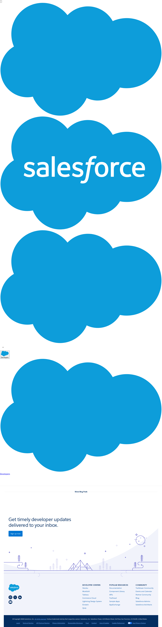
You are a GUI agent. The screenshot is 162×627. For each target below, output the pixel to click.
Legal (18, 623)
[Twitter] (15, 597)
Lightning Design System (92, 601)
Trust (87, 623)
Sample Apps (114, 601)
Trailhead (113, 598)
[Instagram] (10, 597)
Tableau (85, 595)
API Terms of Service (43, 623)
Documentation (115, 588)
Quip (84, 608)
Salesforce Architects (144, 605)
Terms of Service (28, 623)
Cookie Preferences (118, 623)
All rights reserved (40, 619)
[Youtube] (10, 602)
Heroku (85, 588)
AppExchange (114, 605)
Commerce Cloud (89, 598)
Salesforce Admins (143, 601)
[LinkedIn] (20, 597)
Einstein (85, 605)
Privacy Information (58, 623)
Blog (137, 598)
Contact (94, 623)
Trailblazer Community (144, 588)
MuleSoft (86, 591)
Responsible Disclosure (75, 623)
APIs (111, 595)
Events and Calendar (144, 591)
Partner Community (143, 595)
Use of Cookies (104, 623)
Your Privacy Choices (139, 623)
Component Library (117, 591)
